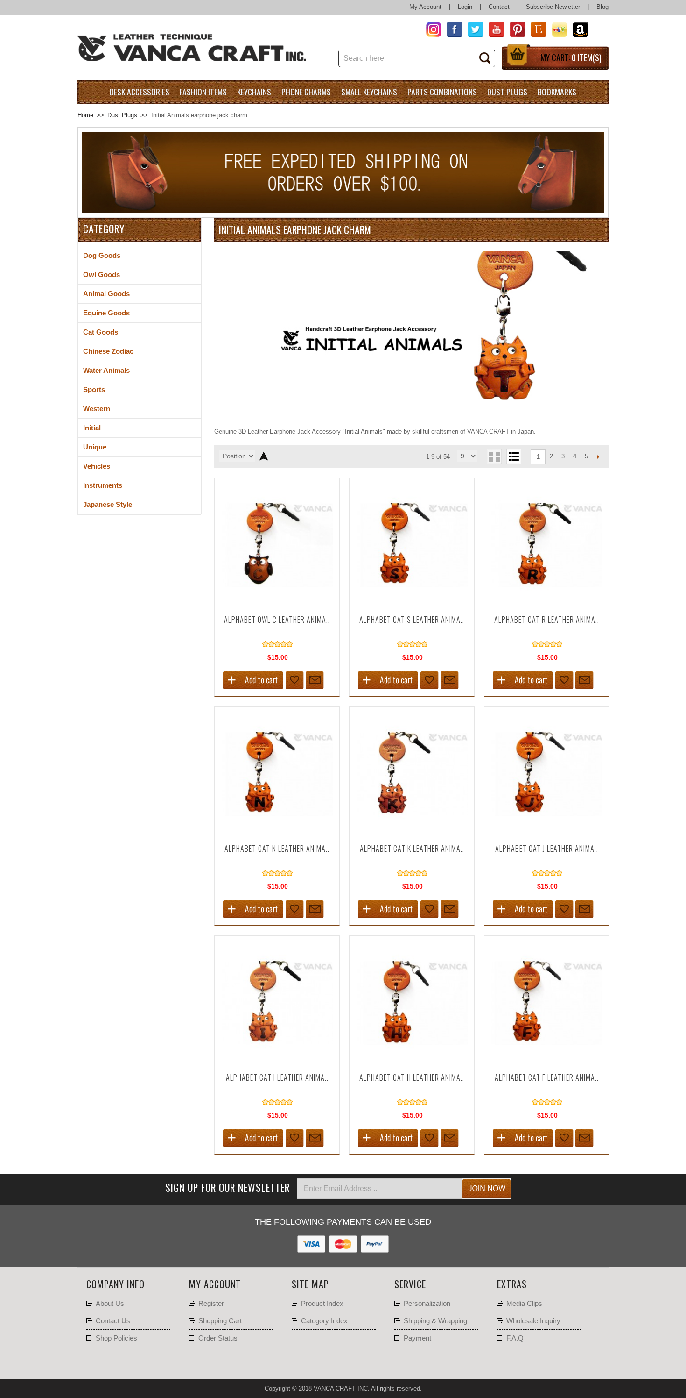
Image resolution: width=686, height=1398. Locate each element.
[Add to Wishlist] (295, 680)
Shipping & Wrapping (435, 1321)
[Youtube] (493, 31)
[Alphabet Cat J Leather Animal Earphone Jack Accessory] (546, 833)
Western (96, 409)
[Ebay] (556, 31)
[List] (514, 456)
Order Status (218, 1338)
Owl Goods (101, 274)
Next (598, 456)
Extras (512, 1284)
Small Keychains (369, 92)
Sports (94, 389)
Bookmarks (557, 92)
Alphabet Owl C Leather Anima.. (277, 619)
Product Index (322, 1303)
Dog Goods (101, 255)
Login (465, 6)
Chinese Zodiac (108, 351)
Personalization (427, 1303)
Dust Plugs (507, 92)
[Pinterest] (514, 31)
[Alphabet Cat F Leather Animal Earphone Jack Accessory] (546, 1062)
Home (85, 115)
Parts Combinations (442, 92)
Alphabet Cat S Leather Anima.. (411, 619)
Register (211, 1303)
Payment (417, 1338)
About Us (110, 1303)
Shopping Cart (220, 1321)
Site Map (310, 1284)
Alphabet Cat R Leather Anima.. (546, 619)
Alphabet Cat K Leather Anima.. (412, 848)
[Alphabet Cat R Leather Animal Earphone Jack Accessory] (546, 604)
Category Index (324, 1321)
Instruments (102, 485)
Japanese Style (107, 504)
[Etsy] (535, 31)
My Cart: (571, 57)
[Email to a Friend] (315, 680)
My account (215, 1284)
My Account (425, 6)
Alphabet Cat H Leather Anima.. (411, 1077)
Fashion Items (203, 92)
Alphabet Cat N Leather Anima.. (276, 848)
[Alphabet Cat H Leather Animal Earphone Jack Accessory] (412, 1062)
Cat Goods (100, 332)
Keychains (254, 92)
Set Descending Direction (263, 456)
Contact (499, 6)
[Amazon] (577, 31)
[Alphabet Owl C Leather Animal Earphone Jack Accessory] (277, 604)
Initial (92, 428)
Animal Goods (106, 294)
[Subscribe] (486, 1188)
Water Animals (106, 370)
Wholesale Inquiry (533, 1321)
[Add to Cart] (253, 680)
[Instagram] (430, 31)
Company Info (115, 1284)
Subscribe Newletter (553, 6)
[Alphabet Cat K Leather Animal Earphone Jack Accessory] (412, 833)
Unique (94, 447)
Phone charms (306, 92)
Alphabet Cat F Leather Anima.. (547, 1077)
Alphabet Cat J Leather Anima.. (546, 848)
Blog (602, 6)
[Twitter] (472, 31)
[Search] (488, 59)
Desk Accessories (139, 92)
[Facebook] (451, 31)
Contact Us (113, 1321)
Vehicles (96, 466)
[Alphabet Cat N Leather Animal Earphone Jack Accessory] (277, 833)
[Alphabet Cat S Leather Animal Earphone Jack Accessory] (412, 604)
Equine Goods (106, 313)
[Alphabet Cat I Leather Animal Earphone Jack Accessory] (277, 1062)
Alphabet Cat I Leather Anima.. (277, 1077)
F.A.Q (515, 1338)
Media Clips (524, 1303)
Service (410, 1284)
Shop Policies (116, 1338)
